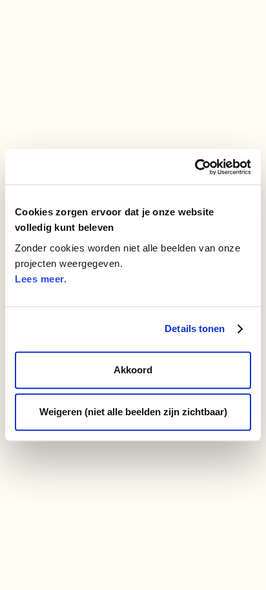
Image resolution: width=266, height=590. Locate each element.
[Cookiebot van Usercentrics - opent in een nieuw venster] (194, 167)
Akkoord (133, 369)
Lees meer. (40, 278)
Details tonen (195, 328)
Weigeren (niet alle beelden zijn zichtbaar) (133, 411)
